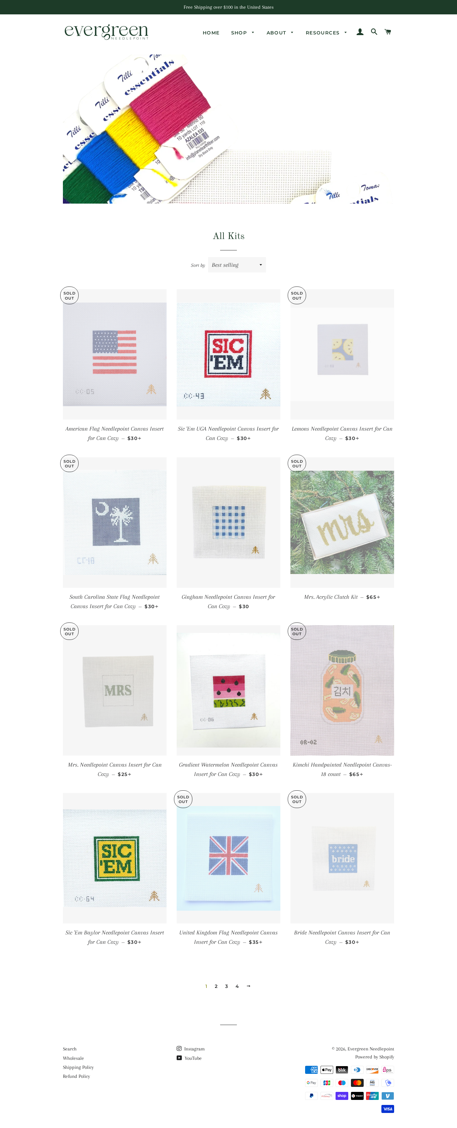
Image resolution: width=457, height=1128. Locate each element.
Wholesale (73, 1058)
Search (70, 1048)
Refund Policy (76, 1076)
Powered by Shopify (374, 1056)
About (277, 33)
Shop (240, 33)
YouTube (192, 1058)
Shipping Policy (78, 1067)
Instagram (194, 1048)
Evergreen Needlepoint (371, 1048)
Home (211, 33)
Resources (324, 33)
